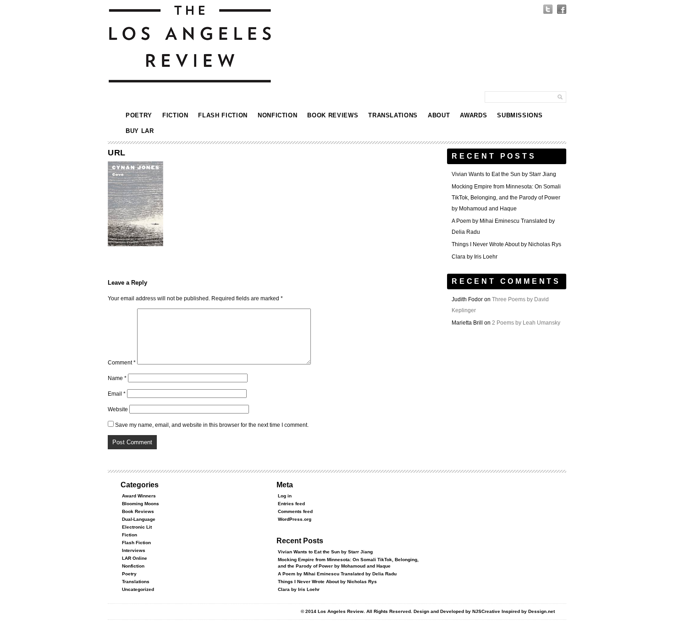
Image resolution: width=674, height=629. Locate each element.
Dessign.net (541, 611)
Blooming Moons (140, 503)
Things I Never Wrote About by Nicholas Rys (506, 244)
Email (117, 394)
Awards (473, 115)
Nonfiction (278, 115)
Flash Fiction (222, 115)
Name (117, 378)
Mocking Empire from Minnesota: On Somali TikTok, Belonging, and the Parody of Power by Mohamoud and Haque (506, 197)
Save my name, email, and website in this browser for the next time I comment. (212, 425)
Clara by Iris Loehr (474, 257)
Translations (393, 115)
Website (118, 409)
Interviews (133, 550)
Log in (285, 495)
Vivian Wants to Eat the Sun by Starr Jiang (504, 174)
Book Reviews (332, 115)
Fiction (175, 115)
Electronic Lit (137, 527)
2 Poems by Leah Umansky (526, 323)
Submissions (519, 115)
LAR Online (134, 558)
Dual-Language (138, 519)
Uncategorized (138, 589)
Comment (122, 362)
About (439, 115)
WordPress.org (294, 519)
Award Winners (139, 495)
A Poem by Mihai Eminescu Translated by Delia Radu (337, 573)
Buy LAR (140, 130)
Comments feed (295, 511)
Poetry (139, 115)
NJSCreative (486, 611)
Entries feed (291, 503)
